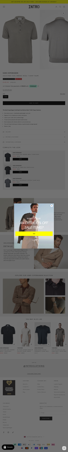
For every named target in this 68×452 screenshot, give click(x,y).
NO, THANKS (34, 239)
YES (34, 233)
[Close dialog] (51, 205)
